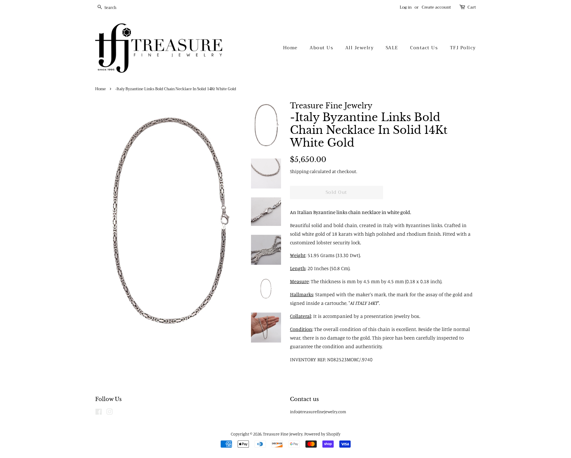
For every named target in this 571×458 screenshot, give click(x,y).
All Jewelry (359, 48)
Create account (436, 7)
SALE (392, 48)
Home (290, 48)
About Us (321, 48)
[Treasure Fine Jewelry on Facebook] (98, 412)
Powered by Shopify (322, 433)
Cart (472, 7)
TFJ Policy (463, 48)
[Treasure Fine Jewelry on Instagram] (109, 412)
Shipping (299, 171)
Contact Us (424, 48)
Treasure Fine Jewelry (282, 433)
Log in (406, 7)
